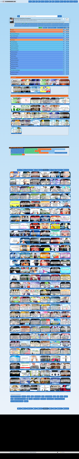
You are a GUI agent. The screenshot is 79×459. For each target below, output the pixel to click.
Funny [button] (25, 169)
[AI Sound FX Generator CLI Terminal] (18, 452)
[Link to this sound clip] (66, 29)
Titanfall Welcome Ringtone (14, 66)
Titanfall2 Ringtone (13, 68)
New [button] (35, 169)
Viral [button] (20, 169)
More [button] (67, 1)
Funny (34, 1)
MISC (22, 23)
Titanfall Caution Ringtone (14, 64)
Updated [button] (40, 169)
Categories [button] (66, 169)
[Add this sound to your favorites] (68, 29)
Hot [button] (51, 169)
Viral (39, 1)
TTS (50, 1)
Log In (75, 1)
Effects (25, 23)
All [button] (55, 169)
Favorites (62, 1)
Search (30, 1)
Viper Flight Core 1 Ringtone (14, 72)
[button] (63, 19)
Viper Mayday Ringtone (13, 74)
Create (57, 1)
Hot (36, 1)
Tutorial (41, 27)
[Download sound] (65, 29)
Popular (43, 1)
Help (65, 1)
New (53, 1)
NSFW (59, 169)
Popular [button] (30, 169)
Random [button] (46, 169)
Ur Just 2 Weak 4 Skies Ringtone (15, 70)
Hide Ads (71, 1)
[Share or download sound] (63, 29)
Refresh (45, 27)
